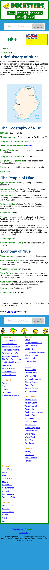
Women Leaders (32, 355)
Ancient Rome (31, 415)
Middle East (7, 485)
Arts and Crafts (8, 505)
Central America (9, 479)
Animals (5, 383)
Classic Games (31, 382)
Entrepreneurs (31, 346)
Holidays (6, 509)
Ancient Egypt (31, 406)
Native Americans (9, 341)
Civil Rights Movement (11, 362)
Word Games (30, 376)
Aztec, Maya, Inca (32, 428)
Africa (4, 472)
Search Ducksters (38, 26)
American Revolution (11, 347)
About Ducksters (18, 529)
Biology (28, 452)
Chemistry (29, 455)
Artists (27, 340)
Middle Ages (30, 418)
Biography (22, 12)
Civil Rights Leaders (33, 343)
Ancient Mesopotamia (34, 412)
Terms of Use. (27, 540)
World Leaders (31, 358)
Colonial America (9, 344)
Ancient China (31, 403)
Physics (28, 461)
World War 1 (30, 434)
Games (30, 17)
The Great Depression (11, 359)
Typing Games (31, 391)
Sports (4, 521)
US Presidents (31, 361)
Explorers (29, 349)
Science (20, 17)
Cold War (29, 440)
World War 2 (30, 437)
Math (4, 386)
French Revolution (33, 431)
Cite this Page (24, 533)
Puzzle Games (31, 373)
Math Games (30, 370)
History (11, 12)
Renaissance (30, 425)
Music (4, 518)
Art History (29, 443)
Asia (4, 475)
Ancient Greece (31, 409)
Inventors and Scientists (35, 352)
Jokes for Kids (8, 512)
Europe (5, 482)
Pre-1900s (6, 365)
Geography (36, 12)
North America (8, 488)
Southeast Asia (8, 497)
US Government (9, 372)
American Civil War (10, 353)
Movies (5, 515)
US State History (9, 375)
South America (8, 494)
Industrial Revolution (10, 350)
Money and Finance (10, 395)
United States (7, 469)
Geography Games (33, 379)
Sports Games (31, 385)
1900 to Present (8, 368)
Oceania (28, 146)
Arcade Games (31, 388)
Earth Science (31, 458)
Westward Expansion (11, 356)
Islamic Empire (31, 421)
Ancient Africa (31, 400)
